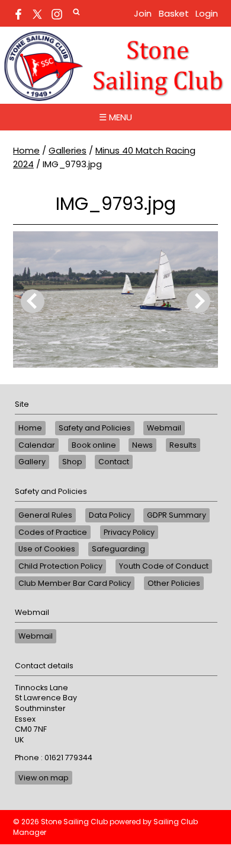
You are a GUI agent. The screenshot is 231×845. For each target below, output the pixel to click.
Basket (174, 13)
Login (206, 13)
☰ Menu (115, 117)
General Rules (45, 515)
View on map (43, 778)
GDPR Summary (176, 515)
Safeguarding (118, 549)
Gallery (32, 462)
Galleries (67, 150)
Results (183, 445)
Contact (113, 462)
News (142, 445)
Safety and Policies (95, 428)
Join (143, 13)
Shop (72, 462)
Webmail (164, 428)
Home (26, 150)
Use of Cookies (46, 549)
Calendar (36, 445)
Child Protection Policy (60, 566)
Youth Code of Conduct (163, 566)
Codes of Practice (52, 532)
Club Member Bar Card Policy (74, 583)
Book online (94, 445)
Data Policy (110, 515)
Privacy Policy (129, 532)
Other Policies (173, 583)
